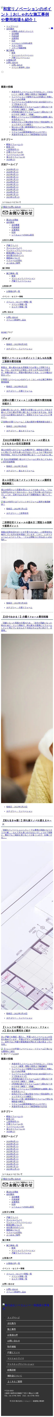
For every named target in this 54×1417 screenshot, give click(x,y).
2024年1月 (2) (12, 195)
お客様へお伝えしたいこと (23, 31)
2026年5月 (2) (12, 172)
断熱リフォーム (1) (14, 144)
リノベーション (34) (15, 154)
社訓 (13, 41)
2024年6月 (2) (12, 182)
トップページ (12, 26)
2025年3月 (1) (12, 177)
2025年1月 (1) (12, 179)
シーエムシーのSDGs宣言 (22, 43)
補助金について (14, 1375)
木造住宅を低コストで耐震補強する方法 (29, 134)
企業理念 (15, 38)
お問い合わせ (12, 63)
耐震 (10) (10, 147)
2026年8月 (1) (12, 169)
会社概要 (15, 34)
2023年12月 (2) (12, 197)
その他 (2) (10, 159)
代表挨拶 (15, 36)
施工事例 (10, 50)
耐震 (13, 53)
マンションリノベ (15, 1358)
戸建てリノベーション (21, 58)
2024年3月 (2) (12, 190)
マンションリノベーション (23, 55)
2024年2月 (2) (12, 192)
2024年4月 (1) (12, 187)
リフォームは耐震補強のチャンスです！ (29, 132)
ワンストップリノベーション (20, 1364)
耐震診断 (11, 1369)
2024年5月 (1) (12, 184)
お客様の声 (11, 60)
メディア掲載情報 (19, 48)
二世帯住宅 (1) (12, 149)
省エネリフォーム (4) (15, 157)
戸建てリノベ (13, 1352)
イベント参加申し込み (21, 67)
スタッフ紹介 (17, 46)
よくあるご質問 (14, 1381)
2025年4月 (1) (12, 174)
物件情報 (11, 1346)
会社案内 (10, 29)
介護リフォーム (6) (14, 152)
